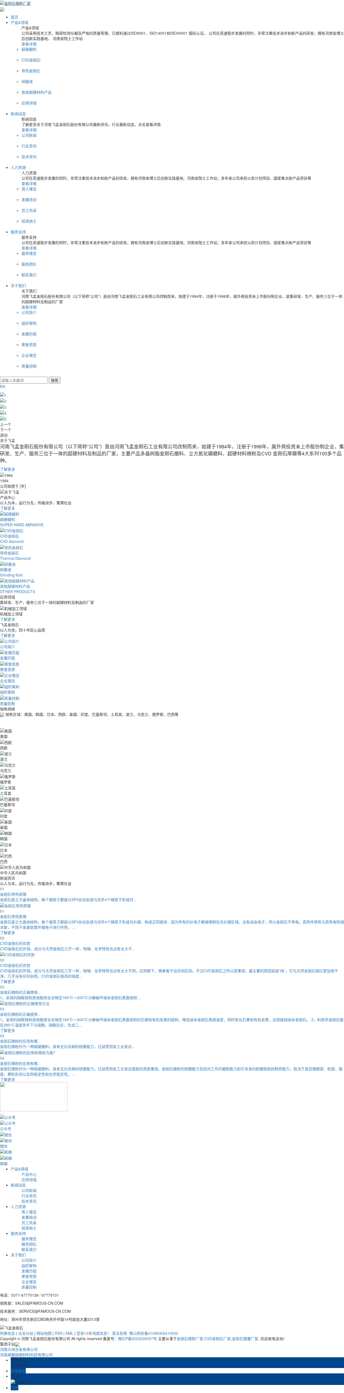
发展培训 (29, 1217)
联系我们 (29, 1249)
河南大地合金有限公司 (19, 1349)
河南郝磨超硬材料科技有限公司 (26, 1354)
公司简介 (29, 1260)
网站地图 (44, 1333)
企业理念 (29, 1281)
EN (2, 386)
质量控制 (29, 1287)
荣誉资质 (29, 1276)
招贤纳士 (29, 1228)
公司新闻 (29, 1190)
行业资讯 (29, 1195)
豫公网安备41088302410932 (153, 1333)
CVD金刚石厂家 (217, 1338)
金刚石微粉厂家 (190, 1338)
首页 (14, 17)
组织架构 (29, 1265)
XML (69, 1333)
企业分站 (25, 1333)
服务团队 (29, 1244)
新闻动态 (18, 113)
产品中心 (29, 1174)
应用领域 (29, 1179)
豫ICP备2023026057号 (137, 1338)
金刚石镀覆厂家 (245, 1338)
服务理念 (29, 1238)
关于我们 (18, 285)
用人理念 (29, 1211)
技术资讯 (29, 1201)
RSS (58, 1333)
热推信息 (7, 1333)
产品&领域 (19, 22)
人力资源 (18, 167)
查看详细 (29, 43)
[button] (172, 424)
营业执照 (119, 1333)
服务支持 (18, 231)
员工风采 (29, 1222)
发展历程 (29, 1271)
